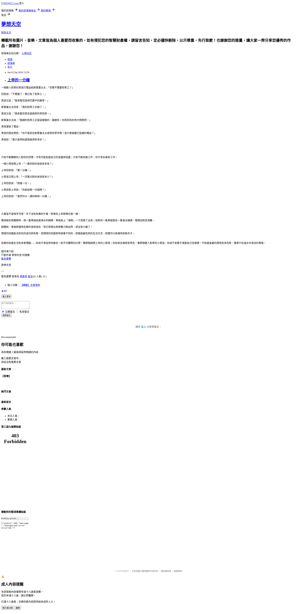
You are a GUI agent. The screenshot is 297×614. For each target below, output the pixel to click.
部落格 (11, 63)
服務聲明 (178, 571)
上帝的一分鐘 (18, 80)
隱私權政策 (166, 571)
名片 (9, 67)
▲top (4, 290)
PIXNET (125, 571)
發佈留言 (6, 315)
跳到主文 (6, 32)
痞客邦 (23, 276)
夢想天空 (11, 24)
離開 (18, 608)
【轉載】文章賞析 (30, 285)
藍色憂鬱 (6, 258)
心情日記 (27, 53)
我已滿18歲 (7, 608)
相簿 (9, 59)
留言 (30, 276)
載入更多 (6, 296)
